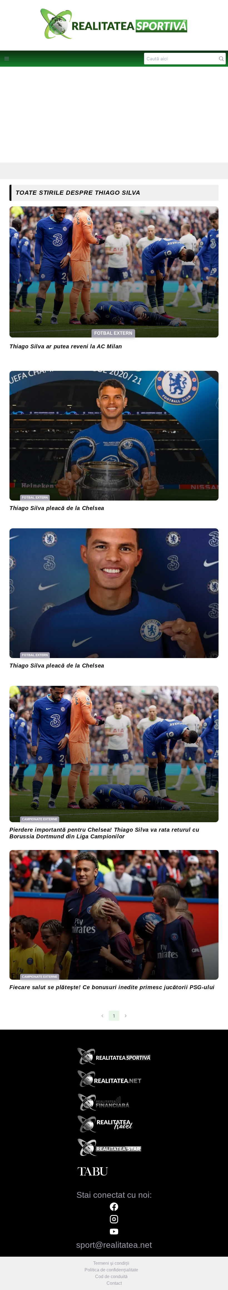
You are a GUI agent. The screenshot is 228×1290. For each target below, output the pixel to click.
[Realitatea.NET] (114, 1080)
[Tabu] (114, 1171)
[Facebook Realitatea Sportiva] (114, 1207)
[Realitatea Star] (114, 1149)
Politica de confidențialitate (111, 1270)
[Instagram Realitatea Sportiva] (114, 1220)
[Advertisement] (114, 115)
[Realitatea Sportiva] (114, 1057)
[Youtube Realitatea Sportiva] (114, 1232)
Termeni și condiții (111, 1263)
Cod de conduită (111, 1276)
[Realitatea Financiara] (114, 1103)
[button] (6, 58)
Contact (114, 1283)
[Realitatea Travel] (114, 1126)
